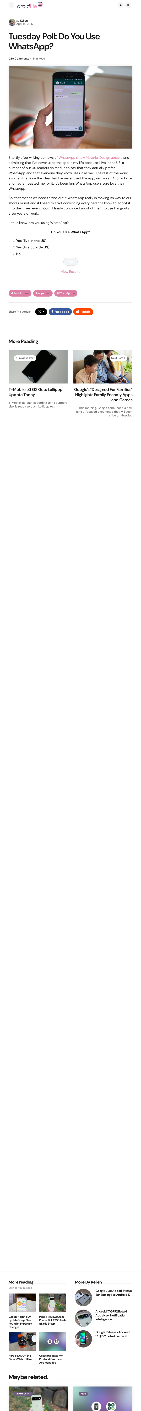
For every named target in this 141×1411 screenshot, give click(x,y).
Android (21, 293)
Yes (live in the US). (31, 240)
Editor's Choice (23, 1393)
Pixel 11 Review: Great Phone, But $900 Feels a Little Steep (52, 1320)
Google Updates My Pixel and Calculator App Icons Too (51, 1359)
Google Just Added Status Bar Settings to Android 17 (113, 1293)
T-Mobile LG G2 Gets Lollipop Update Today (36, 392)
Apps (44, 293)
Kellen (24, 20)
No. (18, 254)
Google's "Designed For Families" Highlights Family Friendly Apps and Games (103, 394)
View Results (70, 271)
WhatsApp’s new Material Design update (90, 157)
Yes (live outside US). (33, 247)
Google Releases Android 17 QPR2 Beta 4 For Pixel (112, 1334)
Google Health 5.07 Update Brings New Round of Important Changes (20, 1322)
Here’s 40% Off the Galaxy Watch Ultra (20, 1357)
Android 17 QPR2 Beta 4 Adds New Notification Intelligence (111, 1315)
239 (19, 58)
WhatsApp (67, 293)
